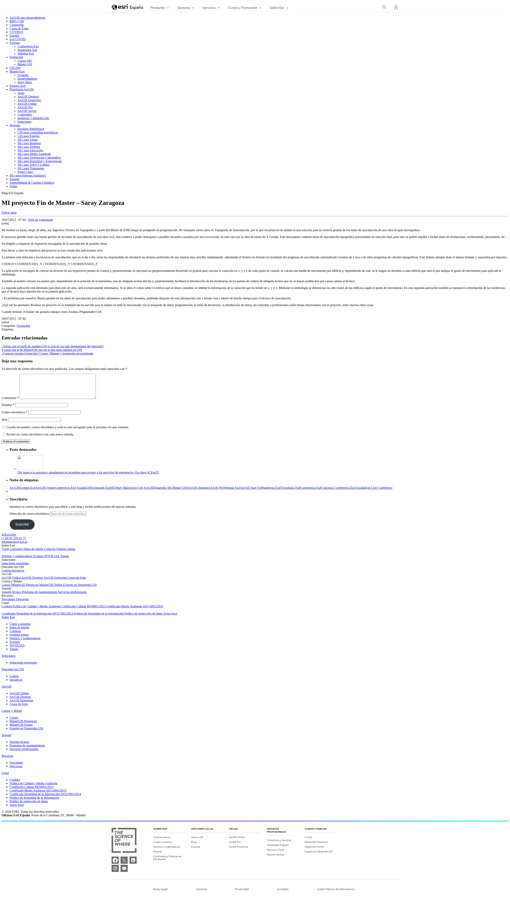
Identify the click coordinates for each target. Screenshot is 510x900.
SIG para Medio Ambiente (34, 154)
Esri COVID (18, 39)
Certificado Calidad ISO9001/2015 (84, 606)
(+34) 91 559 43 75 (14, 538)
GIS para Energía (28, 136)
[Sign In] (396, 7)
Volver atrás (9, 212)
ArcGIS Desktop (28, 96)
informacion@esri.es (14, 541)
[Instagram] (115, 868)
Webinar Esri (26, 53)
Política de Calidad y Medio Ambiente (37, 606)
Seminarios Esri (27, 50)
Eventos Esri (27, 487)
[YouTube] (124, 868)
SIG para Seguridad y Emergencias (40, 161)
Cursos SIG (25, 60)
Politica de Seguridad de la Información (99, 613)
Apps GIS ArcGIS (141, 487)
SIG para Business (29, 143)
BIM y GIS (17, 21)
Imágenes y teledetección (33, 118)
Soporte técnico (12, 592)
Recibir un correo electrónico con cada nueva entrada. (40, 434)
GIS (88, 487)
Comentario (10, 398)
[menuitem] (169, 837)
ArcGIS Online (27, 103)
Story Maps (25, 82)
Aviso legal (170, 613)
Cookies (7, 606)
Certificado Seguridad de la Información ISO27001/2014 (38, 613)
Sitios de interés (34, 549)
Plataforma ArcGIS (22, 89)
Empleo (14, 35)
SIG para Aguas (28, 139)
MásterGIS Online (51, 585)
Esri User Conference (378, 487)
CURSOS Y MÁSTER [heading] (316, 828)
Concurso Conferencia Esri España (343, 487)
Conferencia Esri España (70, 487)
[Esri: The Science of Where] (124, 841)
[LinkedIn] (133, 860)
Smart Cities (25, 172)
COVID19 (16, 32)
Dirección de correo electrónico (30, 513)
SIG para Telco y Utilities (34, 164)
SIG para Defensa (29, 146)
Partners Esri (18, 85)
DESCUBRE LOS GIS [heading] (202, 828)
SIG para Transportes (31, 168)
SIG (113, 487)
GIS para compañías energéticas (38, 132)
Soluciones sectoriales (15, 563)
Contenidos (25, 114)
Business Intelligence (31, 129)
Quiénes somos (65, 549)
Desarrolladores (27, 78)
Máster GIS (25, 64)
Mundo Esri (17, 71)
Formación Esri (100, 487)
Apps (21, 93)
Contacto (50, 549)
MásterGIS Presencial (25, 585)
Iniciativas (18, 570)
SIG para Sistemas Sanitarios (28, 175)
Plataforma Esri (270, 487)
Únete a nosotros (13, 549)
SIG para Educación (30, 150)
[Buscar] (384, 7)
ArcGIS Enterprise (29, 100)
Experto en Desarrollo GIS (80, 585)
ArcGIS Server (27, 111)
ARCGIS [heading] (233, 828)
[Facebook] (115, 860)
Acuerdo (23, 75)
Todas (13, 186)
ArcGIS (15, 487)
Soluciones (24, 121)
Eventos (15, 42)
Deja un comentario (40, 219)
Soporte (14, 179)
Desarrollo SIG (163, 487)
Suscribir (22, 524)
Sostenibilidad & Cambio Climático (32, 182)
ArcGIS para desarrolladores (27, 17)
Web (4, 419)
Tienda (64, 556)
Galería (7, 570)
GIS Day (15, 68)
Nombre (8, 405)
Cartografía (17, 25)
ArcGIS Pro (25, 107)
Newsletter (9, 599)
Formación (16, 57)
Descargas (22, 599)
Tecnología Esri (290, 487)
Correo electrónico (14, 412)
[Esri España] (127, 7)
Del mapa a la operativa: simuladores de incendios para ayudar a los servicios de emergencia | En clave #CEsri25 (88, 472)
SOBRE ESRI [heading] (160, 828)
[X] (124, 860)
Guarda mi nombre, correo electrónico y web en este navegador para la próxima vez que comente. (67, 427)
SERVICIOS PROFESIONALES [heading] (276, 830)
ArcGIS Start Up (250, 487)
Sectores (15, 125)
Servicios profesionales (72, 592)
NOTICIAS (52, 556)
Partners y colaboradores (17, 556)
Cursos (6, 585)
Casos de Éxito (19, 28)
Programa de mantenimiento (40, 592)
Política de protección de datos (143, 613)
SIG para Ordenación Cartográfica (39, 157)
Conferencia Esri (28, 46)
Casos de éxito (77, 577)
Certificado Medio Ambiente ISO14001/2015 (134, 606)
